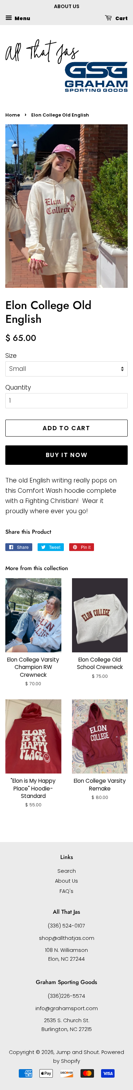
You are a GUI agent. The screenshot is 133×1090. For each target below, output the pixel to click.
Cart (121, 18)
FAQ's (66, 891)
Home (12, 115)
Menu (22, 18)
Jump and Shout (77, 1052)
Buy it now (67, 455)
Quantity (18, 387)
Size (11, 355)
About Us (66, 880)
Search (66, 871)
